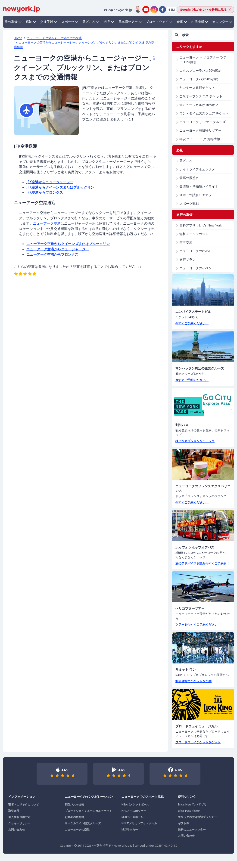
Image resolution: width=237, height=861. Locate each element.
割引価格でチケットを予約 (193, 681)
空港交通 (185, 242)
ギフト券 (183, 823)
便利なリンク (187, 796)
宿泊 (29, 21)
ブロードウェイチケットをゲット (198, 742)
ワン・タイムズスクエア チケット (204, 113)
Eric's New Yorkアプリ (192, 804)
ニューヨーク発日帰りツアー (200, 130)
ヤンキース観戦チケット (197, 87)
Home (18, 38)
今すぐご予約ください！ (192, 323)
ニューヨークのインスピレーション (89, 796)
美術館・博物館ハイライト (198, 186)
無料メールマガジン (194, 234)
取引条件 (13, 811)
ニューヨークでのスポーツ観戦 (143, 796)
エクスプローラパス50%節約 (200, 70)
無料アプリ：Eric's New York (200, 225)
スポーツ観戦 (189, 203)
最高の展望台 (189, 178)
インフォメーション (21, 796)
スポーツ (67, 21)
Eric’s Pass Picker (189, 811)
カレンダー (220, 21)
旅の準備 (11, 21)
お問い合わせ (16, 829)
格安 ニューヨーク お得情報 (199, 139)
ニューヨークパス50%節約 (198, 79)
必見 (107, 21)
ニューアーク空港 (47, 223)
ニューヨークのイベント (197, 268)
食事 (180, 21)
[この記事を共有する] (151, 58)
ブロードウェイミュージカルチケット (88, 811)
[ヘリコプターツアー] (203, 586)
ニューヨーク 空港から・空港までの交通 (54, 38)
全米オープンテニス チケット (200, 96)
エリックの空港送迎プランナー (197, 817)
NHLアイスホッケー (134, 811)
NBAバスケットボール (135, 804)
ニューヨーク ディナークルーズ (202, 122)
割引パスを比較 (74, 804)
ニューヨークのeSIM (194, 251)
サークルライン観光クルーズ (83, 823)
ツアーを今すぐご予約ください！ (198, 624)
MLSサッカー (130, 829)
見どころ (88, 21)
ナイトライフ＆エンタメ (197, 169)
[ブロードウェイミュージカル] (203, 704)
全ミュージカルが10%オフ (198, 104)
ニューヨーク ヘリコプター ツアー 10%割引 (203, 59)
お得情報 (197, 21)
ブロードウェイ (157, 21)
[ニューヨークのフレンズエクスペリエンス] (203, 464)
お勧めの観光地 (74, 817)
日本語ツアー (128, 21)
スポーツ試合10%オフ (195, 195)
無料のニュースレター (192, 829)
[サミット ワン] (203, 647)
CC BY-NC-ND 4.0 (166, 845)
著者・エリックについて (23, 804)
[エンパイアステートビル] (203, 290)
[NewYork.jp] (21, 8)
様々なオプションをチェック (195, 441)
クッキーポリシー (19, 823)
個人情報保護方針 (19, 817)
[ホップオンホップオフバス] (203, 525)
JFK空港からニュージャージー (49, 182)
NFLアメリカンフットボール (139, 823)
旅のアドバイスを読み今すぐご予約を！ (202, 563)
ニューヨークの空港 (77, 829)
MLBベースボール (132, 817)
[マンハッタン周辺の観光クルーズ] (203, 346)
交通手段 (46, 21)
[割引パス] (203, 403)
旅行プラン (187, 259)
